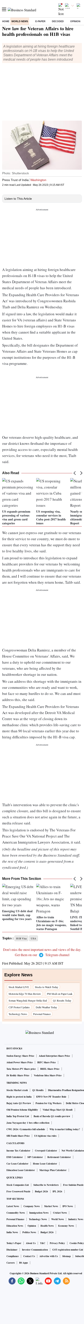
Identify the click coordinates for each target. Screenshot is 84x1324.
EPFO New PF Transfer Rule (51, 1096)
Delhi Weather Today (46, 1007)
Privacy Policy (57, 1243)
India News (12, 1232)
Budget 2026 (41, 1191)
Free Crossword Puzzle (18, 1191)
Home (5, 21)
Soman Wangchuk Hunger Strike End (28, 1000)
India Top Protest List (17, 1116)
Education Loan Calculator (20, 1170)
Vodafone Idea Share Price (48, 1075)
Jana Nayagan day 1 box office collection (27, 1122)
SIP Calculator (35, 1157)
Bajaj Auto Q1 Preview (18, 1103)
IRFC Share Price (46, 1062)
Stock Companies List (17, 1184)
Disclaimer (11, 1249)
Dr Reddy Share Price (17, 1075)
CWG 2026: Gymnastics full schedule (25, 1129)
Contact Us (29, 1256)
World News (19, 21)
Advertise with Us (48, 1256)
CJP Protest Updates (19, 1007)
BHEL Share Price (49, 1068)
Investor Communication (35, 1249)
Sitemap (66, 1256)
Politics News (29, 1232)
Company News (31, 1206)
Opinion (75, 21)
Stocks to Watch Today (46, 987)
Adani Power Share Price (19, 1062)
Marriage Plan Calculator (53, 1170)
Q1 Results (38, 1090)
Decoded (58, 21)
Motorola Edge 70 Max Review (25, 993)
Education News (14, 1225)
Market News (51, 1206)
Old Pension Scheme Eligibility (22, 1109)
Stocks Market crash (17, 1090)
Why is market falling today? (65, 1129)
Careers (10, 1262)
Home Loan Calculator (45, 1163)
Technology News (18, 1014)
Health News (47, 1225)
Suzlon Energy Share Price (20, 1055)
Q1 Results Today (62, 1000)
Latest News (12, 1206)
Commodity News (15, 1212)
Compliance (12, 1256)
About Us (31, 1243)
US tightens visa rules (45, 1135)
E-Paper (40, 21)
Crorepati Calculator (46, 1150)
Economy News (66, 1225)
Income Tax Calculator (18, 1150)
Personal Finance (42, 1014)
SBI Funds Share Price (18, 1135)
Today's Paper (13, 1243)
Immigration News (38, 1212)
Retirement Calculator (59, 1157)
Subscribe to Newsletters (46, 1184)
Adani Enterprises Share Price (54, 1055)
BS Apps (23, 1262)
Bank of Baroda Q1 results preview (52, 1116)
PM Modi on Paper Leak (59, 993)
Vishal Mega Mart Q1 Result (58, 1109)
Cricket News (60, 1212)
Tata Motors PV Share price (21, 1068)
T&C (42, 1243)
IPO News (67, 1206)
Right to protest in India (19, 1096)
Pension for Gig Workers (48, 1103)
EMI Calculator (14, 1157)
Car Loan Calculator (17, 1163)
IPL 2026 (57, 1191)
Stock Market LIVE (19, 987)
